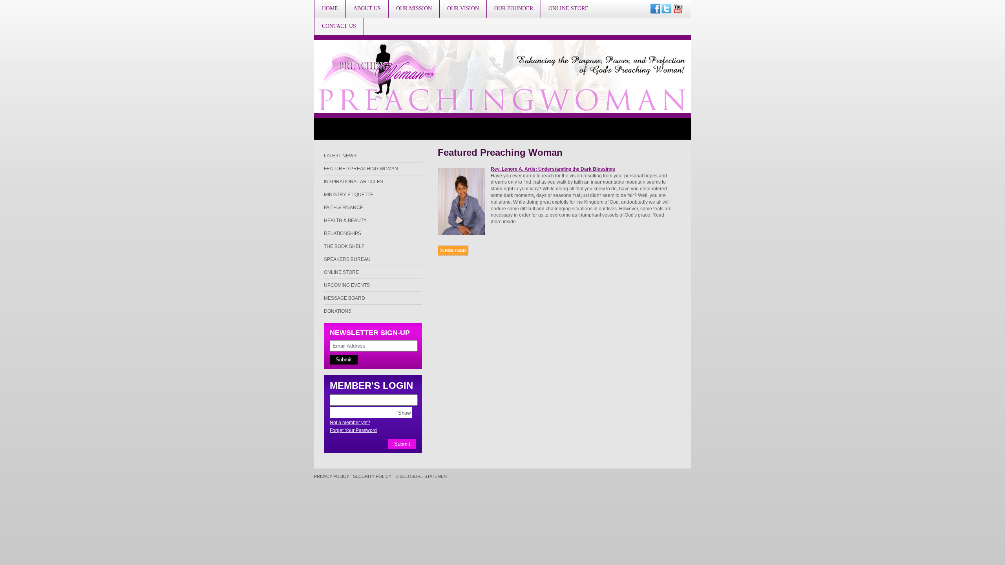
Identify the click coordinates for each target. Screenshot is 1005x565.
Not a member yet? (350, 422)
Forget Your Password (353, 430)
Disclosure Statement (422, 476)
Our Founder (513, 8)
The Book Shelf (344, 246)
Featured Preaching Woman (361, 168)
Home (330, 8)
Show (404, 413)
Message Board (344, 298)
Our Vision (463, 8)
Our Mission (414, 8)
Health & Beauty (345, 220)
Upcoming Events (347, 285)
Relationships (342, 233)
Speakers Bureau (347, 259)
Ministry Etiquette (348, 194)
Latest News (340, 156)
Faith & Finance (343, 207)
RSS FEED (455, 250)
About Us (367, 8)
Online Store (568, 8)
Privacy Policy (331, 476)
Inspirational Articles (353, 181)
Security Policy (372, 476)
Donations (337, 311)
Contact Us (339, 26)
